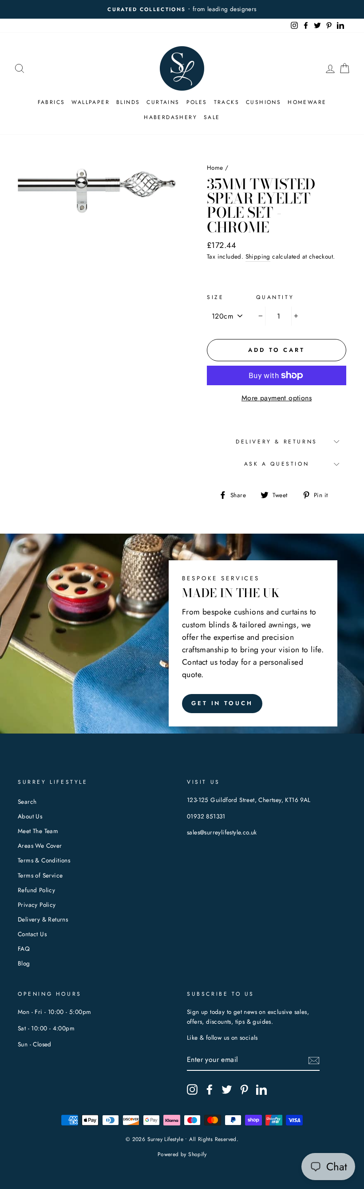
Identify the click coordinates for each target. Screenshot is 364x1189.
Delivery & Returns (276, 442)
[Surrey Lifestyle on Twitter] (227, 1089)
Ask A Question (276, 464)
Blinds (128, 102)
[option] (182, 9)
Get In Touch (222, 703)
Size (215, 297)
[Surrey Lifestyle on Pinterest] (244, 1089)
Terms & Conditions (44, 860)
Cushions (263, 102)
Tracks (226, 102)
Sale (212, 117)
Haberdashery (170, 117)
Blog (24, 963)
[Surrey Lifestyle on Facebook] (209, 1089)
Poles (196, 102)
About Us (30, 816)
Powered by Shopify (182, 1154)
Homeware (307, 102)
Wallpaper (90, 102)
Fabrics (51, 102)
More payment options (276, 398)
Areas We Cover (40, 845)
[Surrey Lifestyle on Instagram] (192, 1089)
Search (27, 801)
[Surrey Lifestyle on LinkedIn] (261, 1089)
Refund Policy (36, 890)
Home (215, 167)
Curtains (162, 102)
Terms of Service (40, 875)
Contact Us (32, 934)
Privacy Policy (37, 904)
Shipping (257, 256)
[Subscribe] (314, 1060)
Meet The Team (38, 830)
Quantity (275, 297)
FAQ (24, 948)
